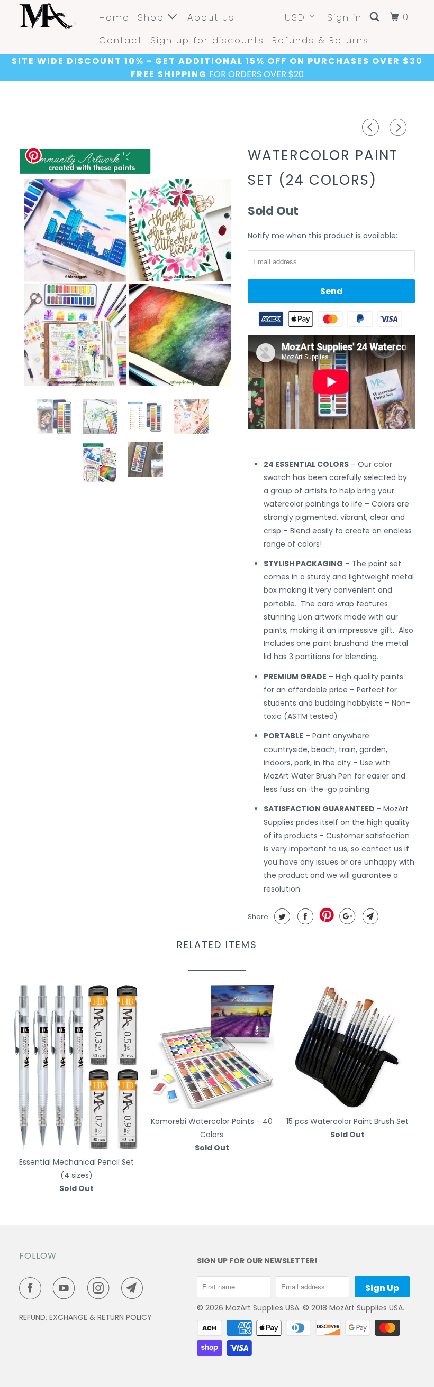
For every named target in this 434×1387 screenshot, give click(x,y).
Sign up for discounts (207, 40)
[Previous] (372, 127)
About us (210, 17)
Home (114, 17)
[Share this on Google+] (346, 916)
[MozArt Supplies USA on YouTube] (66, 1288)
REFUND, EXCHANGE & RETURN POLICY (85, 1317)
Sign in (344, 17)
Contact (120, 40)
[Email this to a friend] (369, 916)
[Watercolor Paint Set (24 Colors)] (128, 266)
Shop (153, 17)
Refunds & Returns (320, 40)
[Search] (376, 17)
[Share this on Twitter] (281, 916)
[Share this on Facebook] (304, 916)
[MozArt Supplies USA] (52, 16)
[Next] (400, 127)
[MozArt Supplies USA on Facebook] (32, 1288)
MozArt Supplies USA (262, 1307)
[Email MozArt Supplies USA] (134, 1288)
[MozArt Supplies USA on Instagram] (100, 1288)
